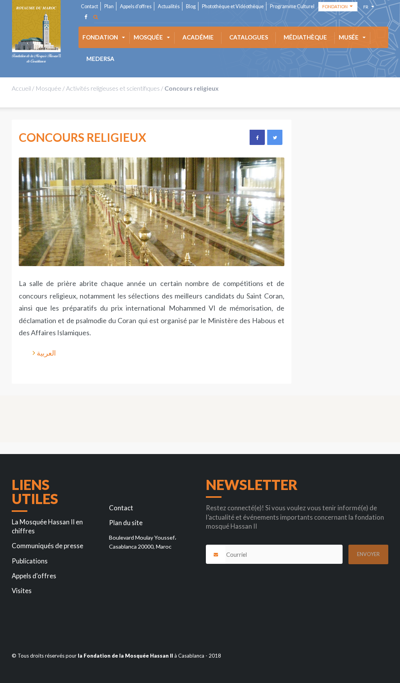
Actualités (169, 6)
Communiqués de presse (47, 546)
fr (366, 8)
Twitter (274, 137)
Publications (30, 561)
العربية (46, 353)
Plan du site (126, 523)
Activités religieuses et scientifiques (113, 88)
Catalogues (248, 37)
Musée (349, 37)
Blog (191, 6)
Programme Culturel (292, 6)
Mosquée (148, 37)
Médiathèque (305, 37)
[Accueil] (36, 31)
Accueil (21, 88)
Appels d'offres (136, 6)
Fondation (100, 37)
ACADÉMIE (198, 37)
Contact (89, 6)
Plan (109, 6)
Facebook (257, 137)
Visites (22, 591)
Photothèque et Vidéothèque (233, 6)
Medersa (100, 58)
